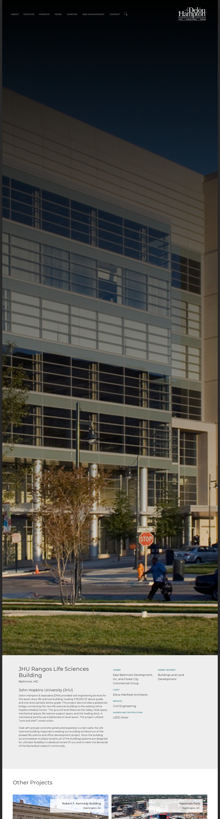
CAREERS (72, 14)
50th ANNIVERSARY (93, 14)
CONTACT (115, 14)
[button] (17, 14)
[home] (192, 13)
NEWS (58, 14)
